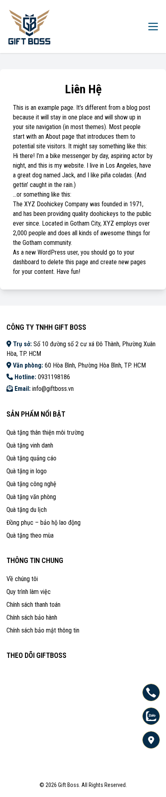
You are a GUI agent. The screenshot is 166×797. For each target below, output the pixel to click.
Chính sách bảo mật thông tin (42, 630)
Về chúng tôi (22, 579)
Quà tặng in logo (26, 471)
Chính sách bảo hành (31, 617)
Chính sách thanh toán (33, 604)
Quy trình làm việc (28, 592)
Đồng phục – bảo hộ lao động (43, 522)
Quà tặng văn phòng (31, 497)
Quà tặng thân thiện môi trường (45, 432)
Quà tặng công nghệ (31, 484)
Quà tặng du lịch (26, 510)
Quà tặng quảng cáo (31, 458)
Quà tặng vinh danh (29, 445)
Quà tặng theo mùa (30, 535)
